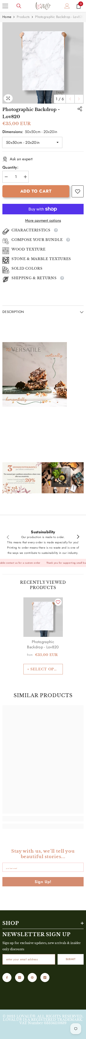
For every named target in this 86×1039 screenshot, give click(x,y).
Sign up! (43, 881)
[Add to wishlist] (58, 602)
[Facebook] (6, 977)
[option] (43, 63)
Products (23, 16)
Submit (70, 959)
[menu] (5, 6)
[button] (70, 99)
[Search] (19, 6)
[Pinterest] (32, 977)
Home (6, 16)
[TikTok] (44, 977)
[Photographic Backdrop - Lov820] (43, 617)
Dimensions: (29, 131)
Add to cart (36, 191)
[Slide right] (78, 537)
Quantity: (10, 167)
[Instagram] (19, 977)
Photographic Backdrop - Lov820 (43, 644)
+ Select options (45, 669)
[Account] (67, 6)
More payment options (43, 220)
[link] (78, 191)
